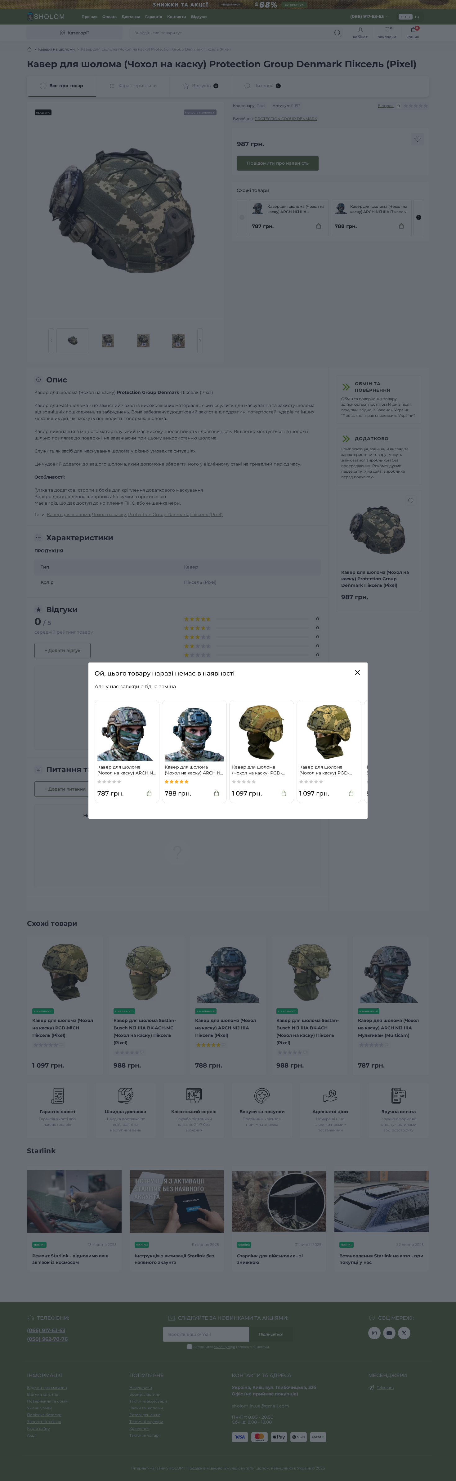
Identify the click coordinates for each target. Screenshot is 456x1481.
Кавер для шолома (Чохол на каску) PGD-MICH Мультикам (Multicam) (257, 770)
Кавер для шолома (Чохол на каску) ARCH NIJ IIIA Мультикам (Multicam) (126, 770)
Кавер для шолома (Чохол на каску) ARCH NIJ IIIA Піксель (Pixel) (194, 770)
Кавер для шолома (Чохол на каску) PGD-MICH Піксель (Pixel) (324, 770)
